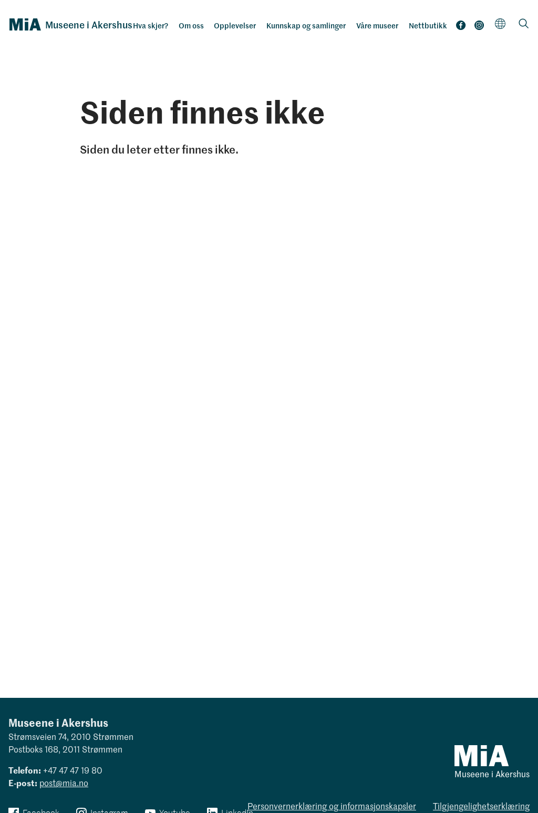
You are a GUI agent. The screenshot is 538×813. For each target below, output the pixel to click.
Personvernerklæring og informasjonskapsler (331, 805)
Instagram (479, 28)
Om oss (191, 25)
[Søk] (524, 24)
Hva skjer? (150, 25)
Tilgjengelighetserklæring (481, 805)
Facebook (460, 28)
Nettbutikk (428, 25)
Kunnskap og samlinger (306, 25)
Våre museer (377, 25)
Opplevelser (235, 25)
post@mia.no (63, 782)
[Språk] (500, 23)
